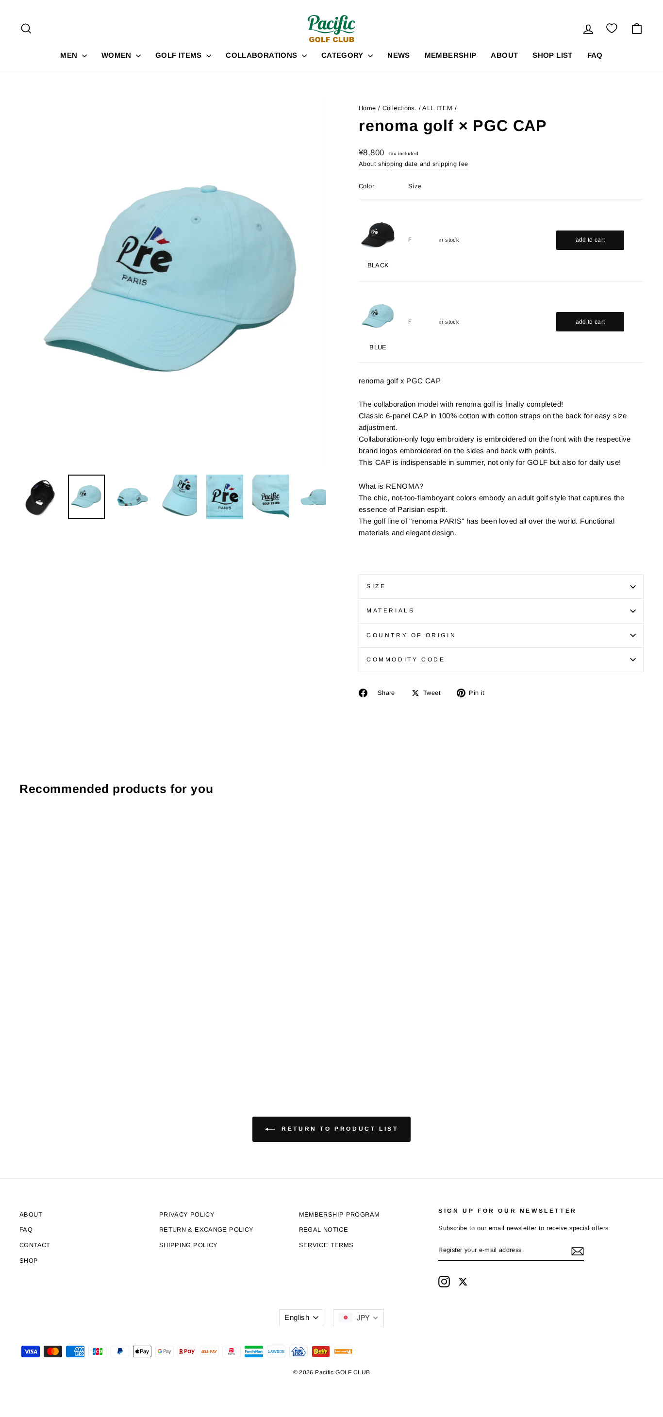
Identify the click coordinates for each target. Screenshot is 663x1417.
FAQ (595, 55)
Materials (390, 610)
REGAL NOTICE (323, 1229)
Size (376, 586)
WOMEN (117, 55)
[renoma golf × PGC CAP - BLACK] (26, 1031)
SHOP (28, 1260)
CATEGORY (343, 55)
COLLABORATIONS (262, 55)
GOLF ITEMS (179, 55)
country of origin (411, 635)
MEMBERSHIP (451, 55)
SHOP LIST (552, 55)
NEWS (398, 55)
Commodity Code (405, 659)
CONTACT (34, 1245)
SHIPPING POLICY (188, 1245)
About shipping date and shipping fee (413, 163)
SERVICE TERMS (326, 1245)
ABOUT (504, 55)
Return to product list (338, 1128)
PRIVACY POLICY (187, 1214)
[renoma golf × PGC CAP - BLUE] (39, 1031)
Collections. (399, 108)
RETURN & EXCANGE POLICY (206, 1229)
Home (367, 108)
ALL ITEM (437, 108)
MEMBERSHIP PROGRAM (339, 1214)
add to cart (590, 239)
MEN (70, 55)
